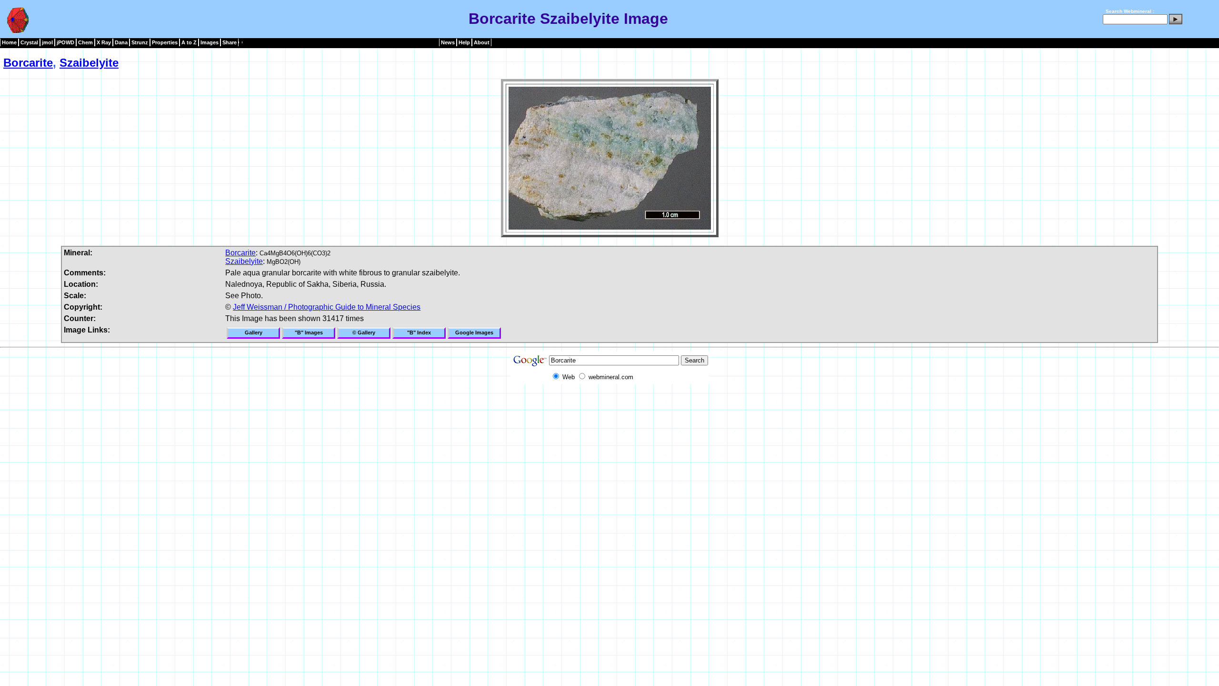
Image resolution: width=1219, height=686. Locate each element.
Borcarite (28, 62)
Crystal (29, 42)
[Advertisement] (609, 405)
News (448, 42)
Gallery (253, 332)
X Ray (104, 42)
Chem (85, 42)
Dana (121, 42)
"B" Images (309, 332)
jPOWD (65, 42)
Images (209, 42)
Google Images (474, 332)
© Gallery (363, 332)
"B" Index (419, 332)
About (482, 42)
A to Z (189, 42)
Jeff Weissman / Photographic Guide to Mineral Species (326, 307)
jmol (47, 42)
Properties (165, 42)
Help (464, 42)
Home (9, 42)
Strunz (139, 42)
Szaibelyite (89, 62)
